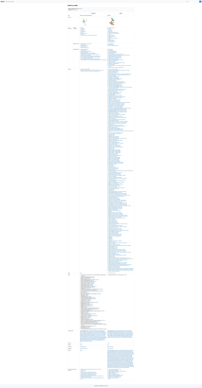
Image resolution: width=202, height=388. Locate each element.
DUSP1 (125, 331)
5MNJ (127, 354)
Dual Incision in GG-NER (112, 176)
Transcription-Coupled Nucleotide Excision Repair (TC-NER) (117, 178)
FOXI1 (99, 333)
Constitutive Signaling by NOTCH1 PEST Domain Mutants (117, 117)
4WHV (123, 350)
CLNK (101, 331)
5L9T (116, 354)
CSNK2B (91, 332)
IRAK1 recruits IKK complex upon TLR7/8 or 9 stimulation (117, 251)
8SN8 (114, 366)
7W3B (130, 362)
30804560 (84, 291)
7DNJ (108, 361)
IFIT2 (103, 334)
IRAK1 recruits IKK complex (112, 227)
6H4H (114, 358)
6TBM (114, 360)
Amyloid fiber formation (111, 256)
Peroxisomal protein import (112, 219)
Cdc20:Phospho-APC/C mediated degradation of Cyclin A (117, 89)
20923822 (88, 316)
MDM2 (114, 333)
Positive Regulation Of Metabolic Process (114, 369)
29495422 (93, 297)
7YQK (130, 363)
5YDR (126, 357)
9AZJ (118, 367)
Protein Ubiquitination (111, 53)
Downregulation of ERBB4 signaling (113, 76)
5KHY (129, 353)
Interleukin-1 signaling (111, 218)
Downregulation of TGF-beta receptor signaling (115, 106)
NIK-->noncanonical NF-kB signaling (113, 160)
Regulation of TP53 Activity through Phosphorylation (116, 182)
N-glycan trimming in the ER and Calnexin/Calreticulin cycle (117, 138)
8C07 (110, 364)
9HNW (128, 367)
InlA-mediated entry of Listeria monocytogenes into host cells (117, 204)
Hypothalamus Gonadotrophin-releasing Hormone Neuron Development (119, 55)
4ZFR (131, 350)
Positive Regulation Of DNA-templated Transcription (89, 373)
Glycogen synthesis (111, 124)
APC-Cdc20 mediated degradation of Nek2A (115, 91)
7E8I (110, 361)
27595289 (82, 275)
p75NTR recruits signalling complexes (114, 100)
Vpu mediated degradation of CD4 (113, 92)
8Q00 (127, 365)
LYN (109, 333)
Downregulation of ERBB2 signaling (113, 198)
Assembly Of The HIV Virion (112, 90)
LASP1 (97, 335)
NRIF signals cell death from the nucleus (114, 99)
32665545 (91, 280)
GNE (83, 334)
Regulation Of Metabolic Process (113, 374)
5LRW (121, 354)
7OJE (132, 361)
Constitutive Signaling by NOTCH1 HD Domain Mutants (116, 119)
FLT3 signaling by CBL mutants (113, 247)
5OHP (122, 355)
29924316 (94, 289)
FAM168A (113, 332)
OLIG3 (101, 336)
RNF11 (132, 334)
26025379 (89, 305)
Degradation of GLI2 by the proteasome (114, 145)
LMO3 (104, 335)
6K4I (128, 358)
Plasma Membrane (84, 33)
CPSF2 (81, 332)
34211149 (92, 276)
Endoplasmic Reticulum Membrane (113, 33)
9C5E (124, 367)
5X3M (110, 357)
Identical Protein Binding (84, 47)
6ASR (114, 357)
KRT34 (89, 335)
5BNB (112, 351)
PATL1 (105, 336)
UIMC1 (119, 337)
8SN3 (131, 365)
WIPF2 (102, 340)
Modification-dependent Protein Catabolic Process (116, 54)
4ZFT (132, 350)
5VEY (120, 356)
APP (114, 330)
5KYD (132, 353)
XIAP (132, 337)
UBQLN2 (114, 337)
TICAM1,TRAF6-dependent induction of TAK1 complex (116, 218)
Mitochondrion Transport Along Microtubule (114, 57)
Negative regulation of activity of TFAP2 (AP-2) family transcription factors (92, 70)
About (9, 1)
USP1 (121, 337)
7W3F (108, 363)
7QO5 (112, 362)
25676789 (99, 323)
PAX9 (83, 337)
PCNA (132, 333)
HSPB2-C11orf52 (97, 334)
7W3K (118, 363)
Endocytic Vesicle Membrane (112, 38)
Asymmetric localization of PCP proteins (114, 133)
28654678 (101, 289)
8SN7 (112, 366)
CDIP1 (131, 330)
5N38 (131, 354)
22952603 (91, 319)
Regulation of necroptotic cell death (113, 159)
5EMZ (110, 352)
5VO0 (125, 356)
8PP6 (125, 365)
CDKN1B (108, 331)
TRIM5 (121, 336)
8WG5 (110, 367)
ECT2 (128, 331)
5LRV (119, 354)
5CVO (122, 351)
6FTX (131, 357)
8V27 (131, 366)
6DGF (123, 357)
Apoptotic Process (84, 50)
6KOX (108, 359)
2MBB (111, 350)
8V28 (133, 366)
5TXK (130, 355)
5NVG (110, 355)
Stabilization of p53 (111, 190)
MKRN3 (86, 336)
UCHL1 (117, 337)
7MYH (126, 361)
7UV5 (122, 362)
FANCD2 (117, 332)
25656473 (92, 283)
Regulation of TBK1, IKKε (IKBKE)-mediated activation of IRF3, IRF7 (119, 257)
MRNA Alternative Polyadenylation (86, 376)
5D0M (126, 351)
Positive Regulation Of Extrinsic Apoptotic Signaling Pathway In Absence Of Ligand (94, 59)
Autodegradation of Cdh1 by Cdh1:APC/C (114, 84)
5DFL (128, 351)
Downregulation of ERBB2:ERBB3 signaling (115, 78)
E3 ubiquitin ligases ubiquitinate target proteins (115, 201)
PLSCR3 (97, 337)
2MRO (113, 350)
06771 (108, 344)
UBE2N (130, 336)
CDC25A (126, 330)
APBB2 (84, 331)
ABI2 (90, 330)
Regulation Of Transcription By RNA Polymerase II (88, 374)
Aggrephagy (110, 237)
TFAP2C (95, 339)
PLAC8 (91, 337)
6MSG (118, 359)
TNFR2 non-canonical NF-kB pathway (114, 157)
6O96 (126, 359)
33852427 (87, 292)
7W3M (120, 363)
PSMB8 (100, 337)
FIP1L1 (93, 333)
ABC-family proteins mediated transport (114, 127)
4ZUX (110, 351)
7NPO (130, 361)
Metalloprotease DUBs (111, 169)
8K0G (121, 365)
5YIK (129, 357)
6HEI (116, 358)
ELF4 (131, 331)
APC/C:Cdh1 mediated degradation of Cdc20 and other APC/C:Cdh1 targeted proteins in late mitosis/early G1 (120, 88)
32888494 (88, 288)
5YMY (131, 357)
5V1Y (116, 356)
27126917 (91, 285)
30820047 (92, 277)
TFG (97, 339)
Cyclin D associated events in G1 (113, 188)
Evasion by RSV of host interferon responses (115, 260)
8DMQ (116, 364)
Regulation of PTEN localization (113, 209)
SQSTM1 (127, 335)
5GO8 (118, 352)
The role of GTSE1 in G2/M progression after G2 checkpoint (117, 194)
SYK (132, 335)
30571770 (82, 325)
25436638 (95, 322)
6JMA (127, 358)
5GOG (127, 352)
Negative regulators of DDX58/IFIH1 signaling (115, 225)
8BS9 (108, 364)
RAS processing (110, 238)
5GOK (108, 353)
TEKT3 (93, 339)
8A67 (132, 363)
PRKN (118, 334)
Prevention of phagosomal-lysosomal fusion (115, 234)
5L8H (112, 354)
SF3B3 (92, 338)
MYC (121, 333)
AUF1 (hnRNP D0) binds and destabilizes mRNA (115, 132)
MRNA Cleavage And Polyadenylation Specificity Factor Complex (91, 369)
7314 (108, 342)
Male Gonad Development (112, 51)
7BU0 (128, 360)
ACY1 (98, 330)
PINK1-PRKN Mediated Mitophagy (113, 137)
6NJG (124, 359)
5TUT (128, 355)
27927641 (94, 326)
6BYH (118, 357)
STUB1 (130, 335)
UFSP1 (89, 340)
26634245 (94, 313)
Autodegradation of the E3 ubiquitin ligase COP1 (115, 125)
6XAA (118, 360)
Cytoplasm (82, 28)
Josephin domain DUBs (112, 166)
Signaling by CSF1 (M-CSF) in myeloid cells (115, 240)
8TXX (126, 366)
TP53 (101, 339)
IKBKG (130, 332)
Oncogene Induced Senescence (113, 115)
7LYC (115, 361)
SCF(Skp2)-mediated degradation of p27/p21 (115, 95)
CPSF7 (86, 332)
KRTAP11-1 (94, 335)
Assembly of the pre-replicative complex (114, 185)
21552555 (85, 307)
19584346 (92, 282)
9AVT (114, 367)
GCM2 (103, 333)
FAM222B (88, 333)
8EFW (122, 364)
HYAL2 (101, 334)
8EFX (124, 364)
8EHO (126, 364)
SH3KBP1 (111, 335)
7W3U (122, 363)
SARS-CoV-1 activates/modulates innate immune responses (117, 242)
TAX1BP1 (108, 336)
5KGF (127, 353)
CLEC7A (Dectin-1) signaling (112, 144)
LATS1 (100, 335)
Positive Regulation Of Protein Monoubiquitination (116, 67)
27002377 (97, 321)
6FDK (127, 357)
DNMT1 (123, 331)
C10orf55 (89, 331)
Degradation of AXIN (111, 134)
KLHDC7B (81, 335)
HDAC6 (121, 332)
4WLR (125, 350)
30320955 (89, 296)
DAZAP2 (102, 332)
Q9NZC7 (85, 348)
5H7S (110, 353)
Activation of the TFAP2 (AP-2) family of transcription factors (90, 71)
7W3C (132, 362)
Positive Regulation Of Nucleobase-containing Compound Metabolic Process (92, 377)
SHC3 (97, 338)
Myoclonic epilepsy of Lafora (112, 127)
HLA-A (126, 332)
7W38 (124, 362)
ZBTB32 (81, 341)
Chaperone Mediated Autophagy (113, 232)
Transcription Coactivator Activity (86, 43)
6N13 (120, 359)
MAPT (112, 333)
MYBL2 (119, 333)
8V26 (129, 366)
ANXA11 (81, 331)
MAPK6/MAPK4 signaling (112, 164)
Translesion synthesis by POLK (113, 153)
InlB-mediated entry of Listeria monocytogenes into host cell (117, 202)
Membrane (110, 37)
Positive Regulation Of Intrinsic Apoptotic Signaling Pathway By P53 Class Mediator (119, 66)
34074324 (88, 326)
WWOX (93, 13)
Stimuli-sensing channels (112, 118)
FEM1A (91, 333)
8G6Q (132, 364)
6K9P (130, 358)
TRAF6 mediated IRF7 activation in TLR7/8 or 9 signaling (117, 250)
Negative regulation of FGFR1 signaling (114, 149)
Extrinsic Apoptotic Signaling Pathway (87, 57)
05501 (81, 344)
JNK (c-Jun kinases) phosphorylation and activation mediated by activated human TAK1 (120, 131)
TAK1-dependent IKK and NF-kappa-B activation (115, 128)
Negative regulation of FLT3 (112, 246)
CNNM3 (103, 331)
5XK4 (120, 357)
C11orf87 (92, 331)
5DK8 (130, 351)
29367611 (97, 308)
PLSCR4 (114, 334)
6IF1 (119, 358)
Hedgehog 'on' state (111, 147)
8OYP (123, 365)
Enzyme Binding (83, 46)
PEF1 (87, 337)
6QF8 (108, 360)
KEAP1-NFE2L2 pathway (112, 253)
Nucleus (82, 27)
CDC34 (129, 330)
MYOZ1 (91, 336)
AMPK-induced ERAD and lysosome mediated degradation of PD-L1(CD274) (120, 264)
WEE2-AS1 (126, 337)
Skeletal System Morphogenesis (86, 55)
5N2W (129, 354)
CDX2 (113, 331)
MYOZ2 (93, 336)
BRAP (121, 330)
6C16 (120, 357)
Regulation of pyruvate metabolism (113, 261)
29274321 (125, 274)
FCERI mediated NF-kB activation (113, 120)
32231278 (87, 318)
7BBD (126, 360)
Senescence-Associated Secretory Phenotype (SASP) (116, 114)
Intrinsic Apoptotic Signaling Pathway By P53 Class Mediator (90, 56)
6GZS (112, 358)
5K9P (125, 353)
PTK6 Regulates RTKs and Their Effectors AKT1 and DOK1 (117, 193)
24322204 (97, 279)
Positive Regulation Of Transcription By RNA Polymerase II (90, 54)
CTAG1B (97, 332)
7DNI (131, 360)
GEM (105, 333)
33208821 (99, 293)
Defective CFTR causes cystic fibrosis (114, 161)
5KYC (130, 353)
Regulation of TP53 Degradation (113, 182)
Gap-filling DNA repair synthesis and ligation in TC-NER (116, 180)
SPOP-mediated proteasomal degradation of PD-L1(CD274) (117, 263)
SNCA (122, 335)
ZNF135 (85, 341)
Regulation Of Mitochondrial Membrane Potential (115, 59)
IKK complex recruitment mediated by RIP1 (115, 228)
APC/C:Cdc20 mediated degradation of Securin (115, 86)
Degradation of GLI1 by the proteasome (114, 145)
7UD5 (118, 362)
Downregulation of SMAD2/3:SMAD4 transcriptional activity (117, 109)
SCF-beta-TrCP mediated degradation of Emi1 (115, 85)
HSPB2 (93, 334)
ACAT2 (93, 330)
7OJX (108, 362)
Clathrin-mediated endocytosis (113, 197)
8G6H (130, 364)
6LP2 (110, 359)
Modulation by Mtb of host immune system (114, 235)
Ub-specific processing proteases (113, 167)
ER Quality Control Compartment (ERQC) (114, 212)
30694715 (94, 286)
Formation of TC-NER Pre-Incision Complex (115, 177)
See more (81, 378)
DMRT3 (105, 332)
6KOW (132, 358)
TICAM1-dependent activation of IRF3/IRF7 (115, 217)
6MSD (114, 359)
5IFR (114, 353)
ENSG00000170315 (110, 346)
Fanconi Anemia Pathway (112, 181)
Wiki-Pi (3, 1)
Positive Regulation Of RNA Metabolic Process (88, 374)
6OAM (128, 359)
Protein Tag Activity (111, 44)
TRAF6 (116, 336)
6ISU (121, 358)
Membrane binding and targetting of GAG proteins (116, 90)
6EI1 (125, 357)
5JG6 (117, 353)
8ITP (118, 365)
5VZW (129, 356)
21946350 (89, 314)
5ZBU (110, 357)
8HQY (114, 365)
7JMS (114, 361)
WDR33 (99, 340)
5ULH (112, 356)
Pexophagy (110, 239)
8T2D (120, 366)
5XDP (118, 357)
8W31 (108, 367)
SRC (86, 339)
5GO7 (116, 352)
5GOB (120, 352)
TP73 (103, 339)
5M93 (125, 354)
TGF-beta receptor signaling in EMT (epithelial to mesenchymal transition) (119, 108)
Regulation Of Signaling (112, 373)
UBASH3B (127, 336)
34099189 (96, 302)
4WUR (127, 350)
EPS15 (108, 332)
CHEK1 (115, 331)
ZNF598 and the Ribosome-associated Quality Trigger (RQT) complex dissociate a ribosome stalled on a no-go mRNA (120, 271)
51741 (81, 342)
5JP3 (119, 353)
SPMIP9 (84, 339)
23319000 (91, 304)
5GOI (131, 352)
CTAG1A (94, 332)
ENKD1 (81, 333)
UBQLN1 (111, 337)
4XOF (129, 350)
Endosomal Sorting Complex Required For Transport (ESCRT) (117, 223)
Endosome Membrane (111, 36)
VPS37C (96, 340)
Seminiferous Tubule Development (113, 63)
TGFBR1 (112, 336)
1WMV (81, 350)
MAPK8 (81, 336)
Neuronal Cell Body (111, 40)
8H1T (112, 365)
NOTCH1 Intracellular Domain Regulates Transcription (116, 103)
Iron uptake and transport (112, 224)
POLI (116, 334)
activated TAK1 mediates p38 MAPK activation (115, 129)
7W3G (110, 363)
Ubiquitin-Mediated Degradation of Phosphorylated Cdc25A (117, 191)
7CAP (130, 360)
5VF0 (121, 356)
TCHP (91, 339)
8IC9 (116, 365)
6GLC (110, 358)
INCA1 (105, 334)
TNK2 (99, 339)
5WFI (108, 357)
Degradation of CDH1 (111, 255)
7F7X (112, 361)
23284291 (95, 315)
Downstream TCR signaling (112, 98)
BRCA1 (123, 330)
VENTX (91, 340)
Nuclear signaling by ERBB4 (85, 69)
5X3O (114, 357)
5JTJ (121, 353)
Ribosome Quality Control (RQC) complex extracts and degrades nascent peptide (120, 268)
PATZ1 (81, 337)
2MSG (115, 350)
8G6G (128, 364)
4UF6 (120, 350)
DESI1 (121, 331)
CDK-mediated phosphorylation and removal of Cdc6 (116, 187)
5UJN (108, 356)
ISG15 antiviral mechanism (112, 72)
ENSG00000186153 (83, 346)
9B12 (122, 367)
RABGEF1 (123, 334)
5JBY (116, 353)
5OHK (116, 355)
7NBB (128, 361)
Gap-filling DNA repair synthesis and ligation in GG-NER (116, 175)
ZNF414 (88, 341)
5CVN (120, 351)
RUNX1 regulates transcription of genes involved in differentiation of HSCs (119, 205)
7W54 (124, 363)
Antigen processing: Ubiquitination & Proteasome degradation (117, 259)
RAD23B (129, 334)
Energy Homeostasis (111, 64)
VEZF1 (94, 340)
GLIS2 (81, 334)
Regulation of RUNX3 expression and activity (115, 208)
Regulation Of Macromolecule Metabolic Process (115, 374)
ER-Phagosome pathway (112, 75)
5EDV (108, 352)
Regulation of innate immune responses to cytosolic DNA (117, 123)
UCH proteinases (111, 164)
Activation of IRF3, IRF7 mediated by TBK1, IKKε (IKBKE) (117, 226)
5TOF (124, 355)
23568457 (88, 278)
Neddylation (110, 211)
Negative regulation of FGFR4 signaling (114, 152)
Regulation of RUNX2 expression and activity (115, 206)
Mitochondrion (83, 29)
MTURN (116, 333)
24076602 (91, 306)
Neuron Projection (111, 39)
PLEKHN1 (94, 337)
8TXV (122, 366)
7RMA (116, 362)
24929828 (94, 298)
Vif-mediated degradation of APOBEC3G (114, 93)
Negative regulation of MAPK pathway (114, 158)
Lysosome (82, 30)
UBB (120, 13)
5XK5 (122, 357)
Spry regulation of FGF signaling (113, 77)
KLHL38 (84, 335)
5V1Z (118, 356)
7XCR (126, 363)
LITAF (102, 335)
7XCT (128, 363)
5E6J (132, 351)
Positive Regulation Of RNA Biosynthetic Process (88, 372)
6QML (112, 360)
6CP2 (121, 357)
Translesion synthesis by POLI (113, 154)
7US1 (120, 362)
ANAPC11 (103, 330)
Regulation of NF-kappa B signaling (113, 254)
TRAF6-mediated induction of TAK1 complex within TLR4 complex (118, 230)
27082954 (102, 310)
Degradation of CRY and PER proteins (114, 266)
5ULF (110, 356)
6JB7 (125, 358)
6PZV (132, 359)
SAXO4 (84, 338)
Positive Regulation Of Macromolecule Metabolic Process (117, 371)
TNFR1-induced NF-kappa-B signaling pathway (115, 140)
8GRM (110, 365)
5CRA (116, 351)
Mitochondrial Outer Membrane (113, 32)
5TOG (126, 355)
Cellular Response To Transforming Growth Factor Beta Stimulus (91, 55)
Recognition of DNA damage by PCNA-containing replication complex (119, 70)
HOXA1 (88, 334)
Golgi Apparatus (83, 31)
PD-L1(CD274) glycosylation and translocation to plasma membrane (118, 265)
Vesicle (109, 39)
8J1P (119, 365)
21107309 (103, 320)
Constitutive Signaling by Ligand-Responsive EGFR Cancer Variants (118, 74)
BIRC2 (119, 330)
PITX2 (89, 337)
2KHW (108, 350)
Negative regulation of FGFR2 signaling (114, 150)
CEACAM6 (98, 331)
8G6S (108, 365)
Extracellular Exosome (111, 41)
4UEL (119, 350)
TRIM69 (81, 340)
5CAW (114, 351)
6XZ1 (122, 360)
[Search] (200, 2)
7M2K (117, 361)
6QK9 (110, 360)
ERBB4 (84, 333)
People (12, 1)
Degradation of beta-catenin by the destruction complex (116, 96)
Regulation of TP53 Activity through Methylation (115, 183)
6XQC (120, 360)
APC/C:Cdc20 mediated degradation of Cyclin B (115, 83)
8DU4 (120, 364)
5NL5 (133, 354)
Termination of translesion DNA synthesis (114, 155)
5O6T (114, 355)
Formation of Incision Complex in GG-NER (114, 174)
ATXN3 (117, 330)
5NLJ (108, 355)
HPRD (74, 9)
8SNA (118, 366)
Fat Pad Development (111, 61)
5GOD (125, 352)
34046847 (101, 290)
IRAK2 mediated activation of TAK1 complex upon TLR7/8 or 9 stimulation (119, 252)
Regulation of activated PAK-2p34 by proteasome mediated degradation (119, 102)
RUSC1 (105, 337)
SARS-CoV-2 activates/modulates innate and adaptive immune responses (119, 245)
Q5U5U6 (111, 348)
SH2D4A (94, 338)
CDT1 (111, 331)
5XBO (116, 357)
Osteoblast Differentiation (85, 49)
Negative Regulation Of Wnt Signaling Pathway (88, 53)
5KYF (110, 354)
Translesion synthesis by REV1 (113, 69)
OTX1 (103, 336)
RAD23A (126, 334)
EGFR (130, 331)
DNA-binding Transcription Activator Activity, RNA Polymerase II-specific (92, 375)
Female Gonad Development (112, 52)
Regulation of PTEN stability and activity (114, 210)
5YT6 (108, 357)
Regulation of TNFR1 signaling (113, 139)
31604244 (88, 306)
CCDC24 (95, 331)
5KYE (108, 354)
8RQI (129, 365)
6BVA (116, 357)
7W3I (114, 363)
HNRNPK (85, 334)
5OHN (120, 355)
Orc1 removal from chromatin (112, 186)
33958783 (96, 308)
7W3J (116, 363)
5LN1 (117, 354)
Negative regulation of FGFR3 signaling (114, 151)
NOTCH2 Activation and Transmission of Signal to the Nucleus (117, 122)
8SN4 (133, 365)
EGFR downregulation (111, 94)
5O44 (112, 355)
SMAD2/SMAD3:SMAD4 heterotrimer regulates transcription (117, 110)
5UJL (131, 355)
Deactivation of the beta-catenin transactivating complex (117, 126)
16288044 (80, 8)
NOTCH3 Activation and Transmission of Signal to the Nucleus (117, 215)
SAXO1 (81, 338)
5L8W (114, 354)
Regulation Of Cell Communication (113, 377)
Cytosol (82, 32)
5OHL (118, 355)
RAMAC (102, 337)
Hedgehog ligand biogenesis (112, 141)
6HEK (118, 358)
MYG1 (89, 336)
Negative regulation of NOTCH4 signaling (114, 231)
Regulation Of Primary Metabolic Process (114, 376)
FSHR (119, 332)
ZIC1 (83, 341)
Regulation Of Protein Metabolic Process (114, 375)
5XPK (124, 357)
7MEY (121, 361)
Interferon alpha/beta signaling (113, 221)
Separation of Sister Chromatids (113, 112)
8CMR (114, 364)
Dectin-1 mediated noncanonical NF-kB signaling (115, 143)
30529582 (88, 284)
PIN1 (108, 334)
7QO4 (110, 362)
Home (7, 1)
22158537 (87, 327)
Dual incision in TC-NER (112, 179)
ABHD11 (88, 330)
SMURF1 (119, 335)
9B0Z (120, 367)
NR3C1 (123, 333)
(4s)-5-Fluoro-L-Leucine (111, 272)
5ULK (114, 356)
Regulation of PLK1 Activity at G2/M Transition (115, 116)
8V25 (127, 366)
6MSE (116, 359)
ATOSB (86, 331)
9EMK (126, 367)
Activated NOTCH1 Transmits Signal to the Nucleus (116, 104)
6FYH (108, 358)
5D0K (124, 351)
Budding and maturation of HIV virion (114, 79)
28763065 (94, 281)
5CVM (118, 351)
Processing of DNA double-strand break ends (115, 172)
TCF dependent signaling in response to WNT (115, 97)
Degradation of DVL (111, 135)
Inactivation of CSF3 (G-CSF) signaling (114, 244)
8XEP (112, 367)
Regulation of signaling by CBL (113, 222)
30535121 (88, 301)
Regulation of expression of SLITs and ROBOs (115, 213)
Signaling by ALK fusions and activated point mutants (116, 249)
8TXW (124, 366)
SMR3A (105, 338)
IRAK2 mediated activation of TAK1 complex (115, 229)
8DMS (118, 364)
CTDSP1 (100, 332)
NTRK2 (128, 333)
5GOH (129, 352)
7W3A (128, 362)
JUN (132, 332)
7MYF (124, 361)
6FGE (129, 357)
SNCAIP (124, 335)
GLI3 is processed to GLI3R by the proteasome (115, 146)
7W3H (112, 363)
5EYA (112, 352)
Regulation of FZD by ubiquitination (113, 136)
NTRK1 (125, 333)
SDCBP (108, 335)
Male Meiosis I (110, 49)
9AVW (116, 367)
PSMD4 (120, 334)
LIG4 (108, 333)
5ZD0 (112, 357)
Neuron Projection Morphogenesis (113, 58)
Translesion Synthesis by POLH (113, 71)
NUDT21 (98, 336)
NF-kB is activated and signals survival (114, 101)
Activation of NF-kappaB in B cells (113, 72)
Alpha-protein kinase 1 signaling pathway (114, 236)
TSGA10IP (84, 340)
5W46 (131, 356)
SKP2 (114, 335)
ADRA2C (100, 330)
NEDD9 (96, 336)
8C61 (112, 364)
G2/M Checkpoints (111, 189)
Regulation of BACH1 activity (112, 248)
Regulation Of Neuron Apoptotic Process (114, 56)
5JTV (123, 353)
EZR (85, 333)
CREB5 (88, 332)
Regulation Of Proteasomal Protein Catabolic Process (116, 62)
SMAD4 (102, 338)
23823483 (88, 303)
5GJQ (114, 352)
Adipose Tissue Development (112, 60)
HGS (123, 332)
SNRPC (81, 339)
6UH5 (116, 360)
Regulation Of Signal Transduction (86, 51)
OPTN (130, 333)
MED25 (84, 336)
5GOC (122, 352)
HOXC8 (90, 334)
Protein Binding (83, 44)
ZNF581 (91, 341)
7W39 (126, 362)
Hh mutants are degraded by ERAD (113, 142)
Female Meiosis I (111, 50)
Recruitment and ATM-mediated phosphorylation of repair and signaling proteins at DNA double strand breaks (120, 171)
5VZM (127, 356)
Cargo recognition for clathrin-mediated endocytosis (116, 196)
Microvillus (82, 34)
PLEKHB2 (110, 334)
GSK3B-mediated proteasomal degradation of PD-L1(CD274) (117, 262)
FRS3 (101, 333)
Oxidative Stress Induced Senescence (114, 113)
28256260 (92, 287)
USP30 (123, 337)
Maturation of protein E (111, 241)
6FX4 (133, 357)
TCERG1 (88, 339)
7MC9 (119, 361)
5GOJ (133, 352)
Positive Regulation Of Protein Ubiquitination (115, 55)
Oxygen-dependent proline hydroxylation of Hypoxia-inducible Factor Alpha (119, 73)
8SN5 (108, 366)
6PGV (130, 359)
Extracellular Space (111, 27)
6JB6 (123, 358)
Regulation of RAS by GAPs (112, 156)
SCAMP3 (86, 338)
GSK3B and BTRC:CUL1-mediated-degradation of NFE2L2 (117, 255)
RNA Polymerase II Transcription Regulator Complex (89, 35)
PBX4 (85, 337)
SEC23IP (89, 338)
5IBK (112, 353)
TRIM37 (119, 336)
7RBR (114, 362)
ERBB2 (111, 332)
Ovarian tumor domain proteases (113, 168)
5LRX (123, 354)
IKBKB (128, 332)
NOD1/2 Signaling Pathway (112, 80)
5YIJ (127, 357)
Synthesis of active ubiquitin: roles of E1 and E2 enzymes (117, 200)
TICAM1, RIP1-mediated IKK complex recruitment (116, 81)
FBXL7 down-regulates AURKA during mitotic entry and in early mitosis (119, 195)
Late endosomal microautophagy (113, 233)
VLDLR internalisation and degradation (114, 199)
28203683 (104, 328)
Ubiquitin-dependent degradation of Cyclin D (115, 192)
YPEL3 (104, 340)
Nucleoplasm (110, 29)
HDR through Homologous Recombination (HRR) (115, 163)
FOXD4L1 (96, 333)
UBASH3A (124, 336)
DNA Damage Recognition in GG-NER (114, 173)
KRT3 (87, 335)
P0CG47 (108, 348)
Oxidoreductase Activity (84, 45)
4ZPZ (108, 351)
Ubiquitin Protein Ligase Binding (113, 45)
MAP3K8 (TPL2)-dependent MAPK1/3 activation (115, 162)
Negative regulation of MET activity (113, 184)
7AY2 (124, 360)
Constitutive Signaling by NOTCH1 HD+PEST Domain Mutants (117, 121)
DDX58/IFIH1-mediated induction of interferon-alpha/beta (117, 82)
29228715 (91, 284)
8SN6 (110, 366)
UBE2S (108, 337)
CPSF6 (83, 332)
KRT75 (91, 335)
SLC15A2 (99, 338)
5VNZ (123, 356)
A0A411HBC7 (82, 348)
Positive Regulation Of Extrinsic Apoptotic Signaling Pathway (90, 58)
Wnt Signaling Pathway (84, 52)
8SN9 (116, 366)
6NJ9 (122, 359)
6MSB (112, 359)
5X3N (112, 357)
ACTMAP (95, 330)
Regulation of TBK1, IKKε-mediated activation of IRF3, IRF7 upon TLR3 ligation (120, 258)
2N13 (117, 350)
